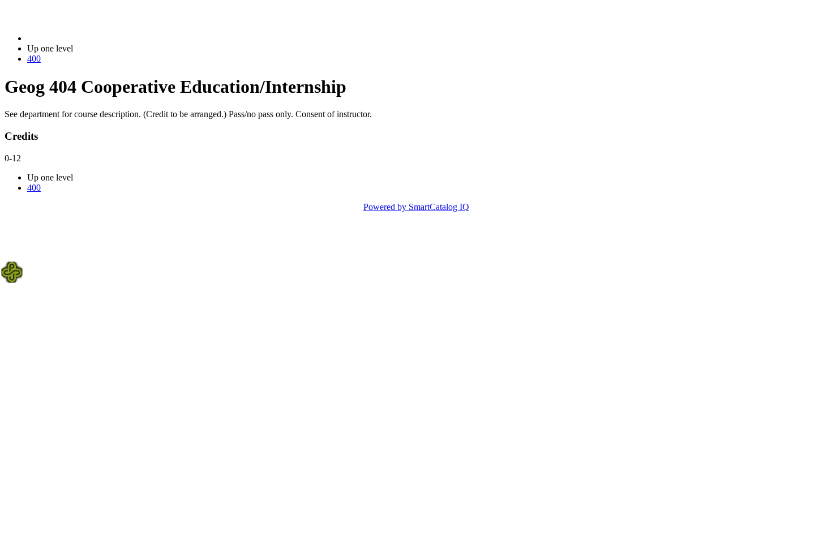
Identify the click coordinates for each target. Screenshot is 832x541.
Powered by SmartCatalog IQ (416, 207)
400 (34, 58)
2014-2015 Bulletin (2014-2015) (85, 38)
